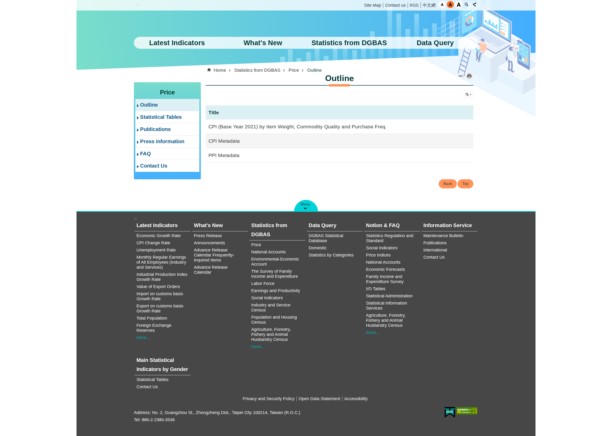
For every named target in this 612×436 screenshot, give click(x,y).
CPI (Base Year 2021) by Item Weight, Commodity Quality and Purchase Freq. (297, 126)
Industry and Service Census (270, 307)
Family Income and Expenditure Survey (385, 279)
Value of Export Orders (158, 286)
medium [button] (450, 4)
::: (137, 4)
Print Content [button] (469, 76)
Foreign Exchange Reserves (154, 328)
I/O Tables (375, 288)
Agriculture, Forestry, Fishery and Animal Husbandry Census (271, 334)
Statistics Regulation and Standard (389, 238)
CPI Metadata (224, 141)
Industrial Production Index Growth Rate (162, 277)
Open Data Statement (319, 398)
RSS (414, 5)
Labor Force (262, 283)
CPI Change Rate (153, 242)
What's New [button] (263, 43)
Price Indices (378, 255)
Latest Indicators (157, 225)
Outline (149, 105)
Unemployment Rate (156, 250)
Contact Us (153, 166)
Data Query (322, 225)
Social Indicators (267, 297)
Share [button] (474, 4)
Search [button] (466, 4)
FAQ (145, 154)
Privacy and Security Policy (269, 398)
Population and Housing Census (274, 320)
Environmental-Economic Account (275, 262)
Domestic (318, 247)
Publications (155, 129)
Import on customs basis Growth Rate (160, 296)
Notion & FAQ (383, 225)
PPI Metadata (224, 155)
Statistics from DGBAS (257, 70)
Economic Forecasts (385, 269)
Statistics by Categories (331, 255)
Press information (162, 141)
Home (220, 70)
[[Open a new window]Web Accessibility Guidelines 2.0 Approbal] (466, 410)
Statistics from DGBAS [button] (349, 43)
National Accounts (268, 252)
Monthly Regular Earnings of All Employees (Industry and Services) (161, 262)
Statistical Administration (389, 296)
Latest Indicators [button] (177, 43)
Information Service (447, 225)
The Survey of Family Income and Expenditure (274, 274)
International (435, 250)
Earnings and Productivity (275, 290)
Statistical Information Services (386, 306)
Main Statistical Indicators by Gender (162, 364)
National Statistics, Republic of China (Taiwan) (183, 25)
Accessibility (356, 398)
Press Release (208, 235)
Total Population (152, 318)
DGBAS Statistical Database (326, 238)
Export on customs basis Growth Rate (160, 308)
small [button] (442, 4)
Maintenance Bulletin (443, 235)
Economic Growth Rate (159, 235)
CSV (461, 76)
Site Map (372, 5)
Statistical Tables (161, 117)
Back (447, 184)
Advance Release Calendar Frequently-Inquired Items (214, 255)
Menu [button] (305, 204)
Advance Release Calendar (211, 270)
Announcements (209, 242)
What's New (208, 225)
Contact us (395, 5)
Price (294, 70)
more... (143, 337)
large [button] (458, 4)
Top (465, 184)
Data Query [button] (435, 43)
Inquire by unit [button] (468, 95)
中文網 (429, 5)
